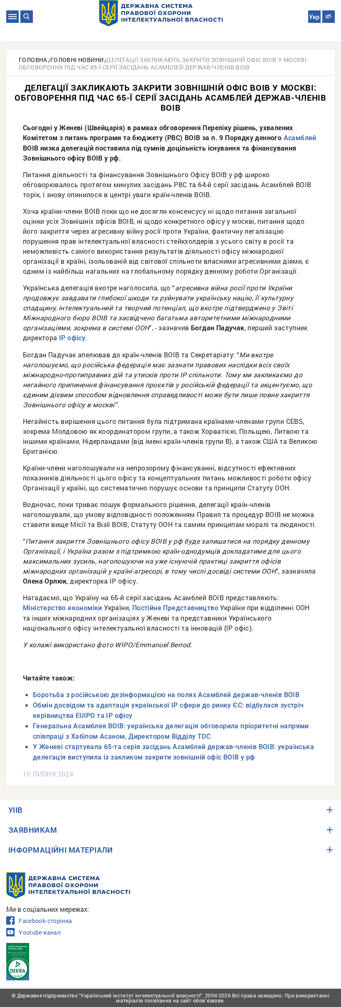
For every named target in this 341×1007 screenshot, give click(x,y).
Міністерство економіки (62, 608)
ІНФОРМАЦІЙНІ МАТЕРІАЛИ (60, 850)
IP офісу (72, 338)
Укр (314, 17)
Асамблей (300, 138)
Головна (33, 60)
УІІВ (15, 810)
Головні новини (77, 60)
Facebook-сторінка (45, 921)
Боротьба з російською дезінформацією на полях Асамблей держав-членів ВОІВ (166, 695)
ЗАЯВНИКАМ (32, 830)
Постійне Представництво (175, 608)
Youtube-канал (40, 932)
